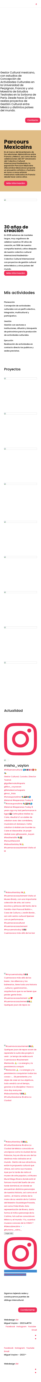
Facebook (11, 1326)
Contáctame (27, 1309)
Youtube (32, 1326)
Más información (15, 183)
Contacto (32, 120)
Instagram (22, 1326)
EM (17, 1319)
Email (34, 1330)
